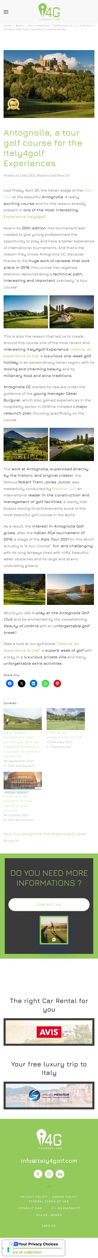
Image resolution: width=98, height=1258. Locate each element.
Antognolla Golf (36, 834)
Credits (49, 1225)
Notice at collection (24, 1252)
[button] (6, 12)
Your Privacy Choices (38, 1244)
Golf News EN (59, 175)
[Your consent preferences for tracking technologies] (8, 1249)
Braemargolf (62, 834)
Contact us (49, 904)
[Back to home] (49, 12)
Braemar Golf (64, 488)
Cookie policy (64, 1196)
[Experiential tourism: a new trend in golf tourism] (23, 783)
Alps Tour (12, 834)
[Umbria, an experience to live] (66, 719)
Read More (48, 1031)
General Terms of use (49, 1201)
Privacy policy (34, 1196)
